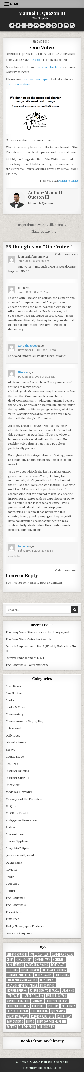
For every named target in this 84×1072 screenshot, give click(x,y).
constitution (15, 965)
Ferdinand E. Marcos (54, 970)
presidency (68, 1006)
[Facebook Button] (18, 25)
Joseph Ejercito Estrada (44, 990)
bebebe (23, 546)
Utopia (22, 372)
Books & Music (16, 707)
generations (62, 975)
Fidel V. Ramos (43, 975)
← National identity (42, 231)
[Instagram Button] (30, 25)
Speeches (12, 883)
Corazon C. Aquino (37, 965)
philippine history (57, 1001)
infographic (47, 985)
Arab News (13, 686)
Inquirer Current (17, 777)
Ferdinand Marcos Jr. (19, 975)
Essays (10, 749)
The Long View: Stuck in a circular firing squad (37, 632)
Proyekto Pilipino (18, 848)
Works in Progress (19, 933)
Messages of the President (24, 799)
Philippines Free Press (22, 820)
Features (12, 763)
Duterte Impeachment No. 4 (25, 657)
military (37, 1001)
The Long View (16, 905)
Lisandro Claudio (33, 996)
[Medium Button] (42, 25)
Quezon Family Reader (21, 855)
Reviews (11, 869)
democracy (58, 965)
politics (74, 181)
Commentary (15, 714)
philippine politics (18, 1006)
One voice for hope (49, 67)
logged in (29, 582)
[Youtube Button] (36, 25)
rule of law (64, 1016)
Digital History (16, 742)
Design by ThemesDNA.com (42, 1067)
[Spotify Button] (54, 25)
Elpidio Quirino (30, 970)
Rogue (10, 876)
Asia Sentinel (14, 693)
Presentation (15, 834)
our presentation (18, 84)
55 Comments (67, 54)
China (10, 959)
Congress (59, 959)
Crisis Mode (14, 728)
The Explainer (15, 898)
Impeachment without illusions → (42, 225)
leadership (13, 996)
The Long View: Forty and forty (27, 665)
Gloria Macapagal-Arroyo (22, 980)
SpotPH (11, 890)
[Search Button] (72, 25)
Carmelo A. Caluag (62, 954)
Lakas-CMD (68, 990)
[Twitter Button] (12, 25)
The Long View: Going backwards (29, 639)
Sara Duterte (15, 1021)
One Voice (42, 47)
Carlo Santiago (39, 954)
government (47, 980)
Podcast (11, 827)
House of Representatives (22, 985)
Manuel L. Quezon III (42, 13)
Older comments (66, 254)
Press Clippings (17, 841)
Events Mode (15, 756)
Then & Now (14, 912)
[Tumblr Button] (48, 25)
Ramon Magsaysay (17, 1016)
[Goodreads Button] (60, 25)
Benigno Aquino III (17, 954)
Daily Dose (43, 41)
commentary (42, 959)
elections (12, 970)
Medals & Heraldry (19, 792)
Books (10, 700)
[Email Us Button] (66, 25)
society (11, 1027)
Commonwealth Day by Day (24, 721)
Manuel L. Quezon (56, 996)
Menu (14, 4)
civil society (24, 959)
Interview (12, 785)
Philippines (64, 181)
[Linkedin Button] (24, 25)
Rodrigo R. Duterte (42, 1016)
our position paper (36, 79)
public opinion (39, 1011)
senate (30, 1021)
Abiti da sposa (27, 345)
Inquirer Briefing (17, 771)
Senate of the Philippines (51, 1021)
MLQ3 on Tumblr (17, 813)
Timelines (12, 919)
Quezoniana (14, 862)
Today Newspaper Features (25, 926)
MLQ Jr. (11, 806)
